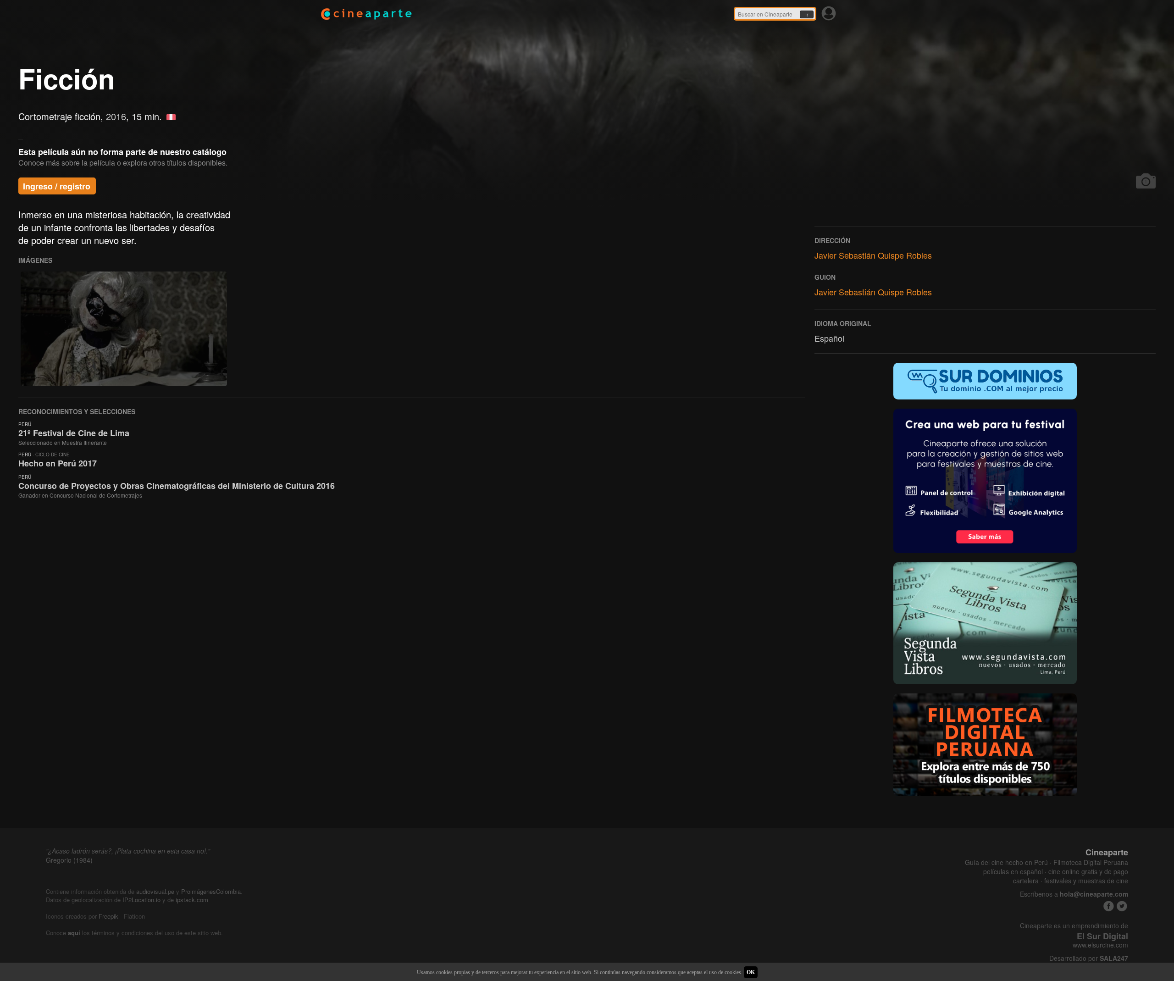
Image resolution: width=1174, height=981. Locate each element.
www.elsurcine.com (1100, 945)
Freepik (108, 916)
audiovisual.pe (155, 891)
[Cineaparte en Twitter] (1122, 906)
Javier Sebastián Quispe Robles (873, 255)
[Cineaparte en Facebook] (1108, 906)
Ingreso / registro (56, 186)
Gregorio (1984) (69, 860)
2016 (116, 116)
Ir (806, 14)
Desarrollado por (1088, 958)
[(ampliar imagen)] (124, 329)
